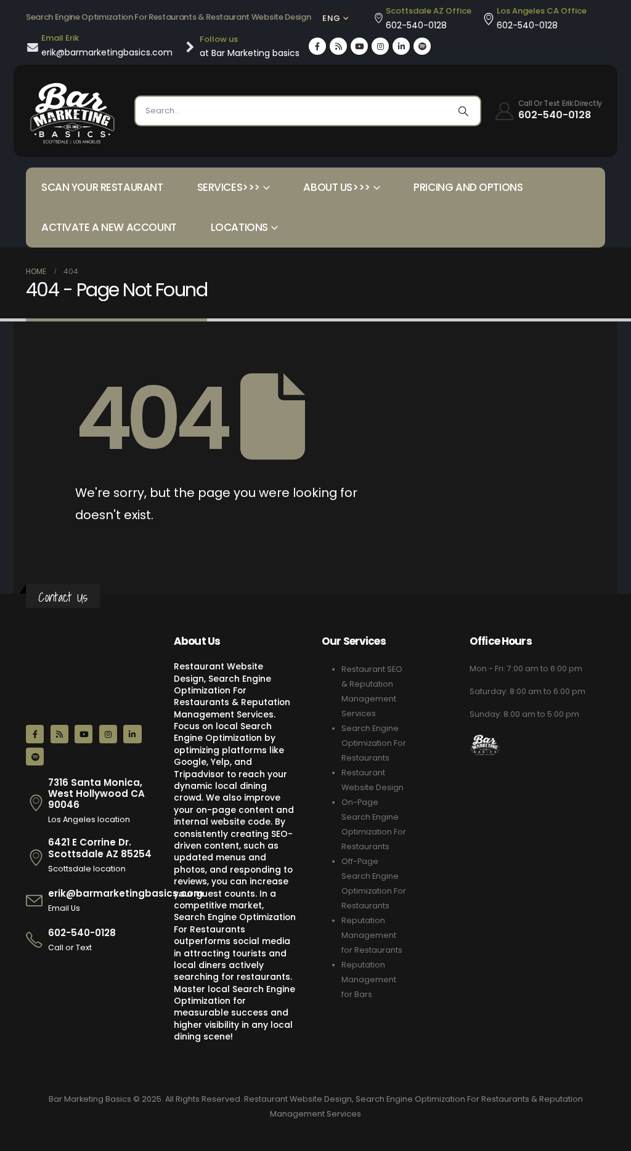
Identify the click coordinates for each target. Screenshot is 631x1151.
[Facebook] (317, 46)
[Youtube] (359, 46)
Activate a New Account (109, 227)
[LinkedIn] (401, 46)
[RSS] (338, 46)
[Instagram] (380, 46)
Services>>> (228, 187)
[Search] (463, 111)
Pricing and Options (468, 187)
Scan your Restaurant (102, 187)
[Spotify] (422, 46)
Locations (239, 227)
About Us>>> (336, 187)
